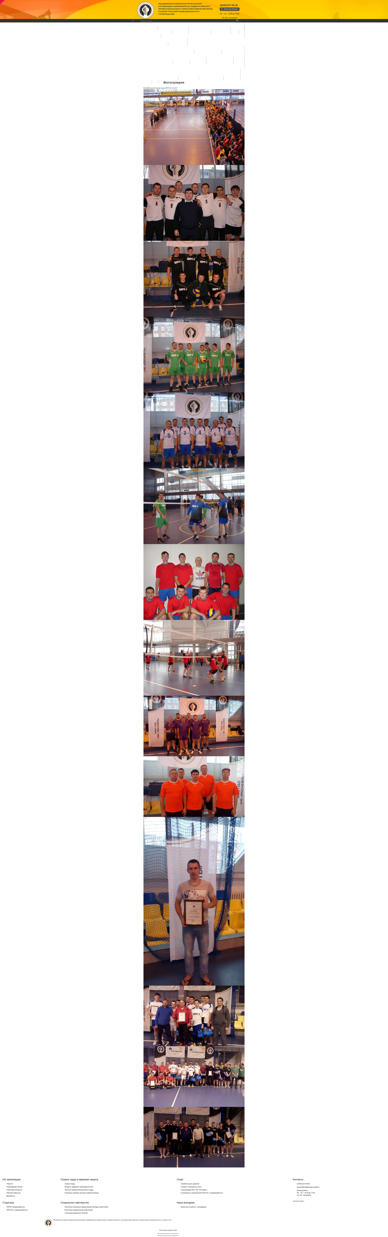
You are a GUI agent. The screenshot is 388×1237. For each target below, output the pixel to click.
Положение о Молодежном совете (211, 78)
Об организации (196, 24)
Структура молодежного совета (167, 78)
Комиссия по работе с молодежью (193, 1207)
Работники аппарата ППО (202, 32)
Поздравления (166, 36)
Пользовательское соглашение (168, 1233)
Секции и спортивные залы (191, 1187)
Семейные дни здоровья (190, 1184)
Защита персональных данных (168, 1235)
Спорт (150, 82)
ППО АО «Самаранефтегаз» (178, 44)
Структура (167, 40)
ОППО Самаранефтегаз (160, 44)
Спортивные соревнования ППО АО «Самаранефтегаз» (202, 1193)
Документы (235, 32)
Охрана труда (179, 59)
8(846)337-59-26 (229, 5)
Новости (155, 28)
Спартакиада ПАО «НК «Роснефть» (194, 1190)
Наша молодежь (194, 70)
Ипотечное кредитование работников (208, 51)
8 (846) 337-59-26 (303, 1184)
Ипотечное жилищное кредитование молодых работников (173, 51)
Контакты (155, 82)
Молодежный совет (196, 74)
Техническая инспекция (164, 63)
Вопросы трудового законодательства (220, 59)
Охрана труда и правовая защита (196, 55)
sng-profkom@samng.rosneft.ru (308, 1187)
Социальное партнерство (196, 47)
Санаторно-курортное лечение (233, 51)
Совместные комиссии (198, 63)
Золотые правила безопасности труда (219, 63)
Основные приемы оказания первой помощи (168, 67)
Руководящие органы (173, 28)
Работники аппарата (209, 28)
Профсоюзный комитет (180, 32)
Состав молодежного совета (188, 78)
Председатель (167, 32)
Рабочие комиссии (237, 28)
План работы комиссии (232, 78)
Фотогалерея (156, 36)
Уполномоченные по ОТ (181, 63)
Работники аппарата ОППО (221, 32)
